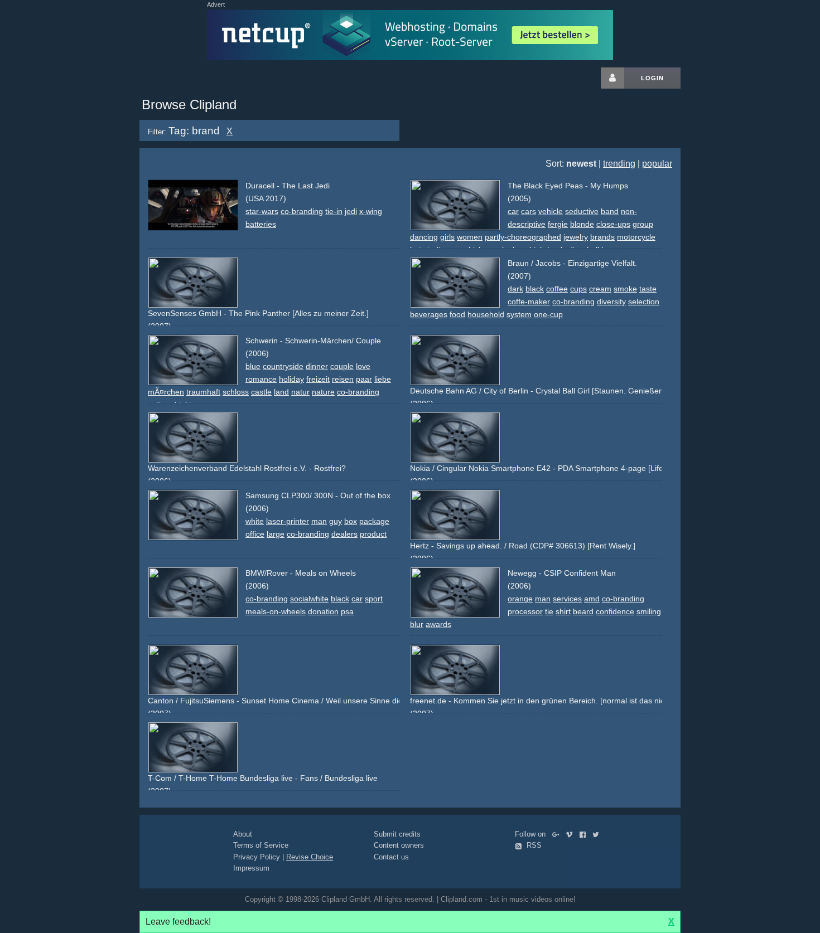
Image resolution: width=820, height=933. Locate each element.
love (363, 366)
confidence (615, 611)
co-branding (302, 211)
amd (592, 598)
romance (261, 379)
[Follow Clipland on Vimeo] (571, 834)
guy (335, 521)
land (281, 391)
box (350, 521)
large (275, 533)
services (567, 598)
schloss (236, 391)
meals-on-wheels (275, 611)
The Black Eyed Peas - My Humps (568, 185)
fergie (558, 224)
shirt (563, 611)
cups (578, 288)
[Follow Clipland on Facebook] (585, 834)
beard (583, 611)
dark (515, 288)
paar (364, 379)
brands (602, 236)
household (485, 314)
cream (600, 288)
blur (416, 624)
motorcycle (636, 236)
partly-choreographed (523, 236)
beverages (428, 314)
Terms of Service (260, 845)
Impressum (251, 868)
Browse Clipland (189, 104)
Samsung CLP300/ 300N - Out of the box (317, 495)
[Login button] (612, 78)
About (242, 834)
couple (342, 366)
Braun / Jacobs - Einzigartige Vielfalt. (572, 263)
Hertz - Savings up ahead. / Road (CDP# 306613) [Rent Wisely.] (522, 545)
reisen (343, 379)
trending (619, 163)
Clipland (198, 78)
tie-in (334, 211)
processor (525, 611)
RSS (533, 845)
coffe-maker (529, 301)
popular (657, 163)
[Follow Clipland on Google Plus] (558, 834)
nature (323, 391)
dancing (424, 236)
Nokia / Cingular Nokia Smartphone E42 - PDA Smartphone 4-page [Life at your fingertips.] (569, 468)
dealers (344, 533)
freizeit (318, 379)
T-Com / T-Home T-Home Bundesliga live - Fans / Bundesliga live (263, 778)
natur (300, 391)
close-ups (613, 224)
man (319, 521)
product (373, 533)
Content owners (399, 845)
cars (528, 211)
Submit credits (397, 834)
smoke (625, 288)
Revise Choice (309, 857)
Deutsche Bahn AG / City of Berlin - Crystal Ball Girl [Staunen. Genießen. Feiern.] (552, 390)
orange (520, 598)
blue (253, 366)
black (534, 288)
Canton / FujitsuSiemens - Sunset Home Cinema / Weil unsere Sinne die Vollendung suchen (310, 700)
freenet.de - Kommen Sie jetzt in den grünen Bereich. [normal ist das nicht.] (543, 700)
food (457, 314)
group (643, 224)
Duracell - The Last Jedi (287, 185)
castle (261, 391)
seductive (582, 211)
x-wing (370, 211)
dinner (317, 366)
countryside (283, 366)
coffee (557, 288)
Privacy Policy (256, 857)
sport (374, 598)
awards (438, 624)
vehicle (550, 211)
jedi (351, 211)
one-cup (548, 314)
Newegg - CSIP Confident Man (562, 572)
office (254, 533)
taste (648, 288)
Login (652, 78)
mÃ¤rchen (166, 391)
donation (323, 611)
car (513, 211)
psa (347, 611)
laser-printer (287, 521)
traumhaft (203, 391)
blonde (582, 224)
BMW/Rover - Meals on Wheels (300, 572)
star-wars (261, 211)
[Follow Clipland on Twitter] (598, 834)
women (470, 236)
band (610, 211)
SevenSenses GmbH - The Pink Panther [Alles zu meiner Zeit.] (258, 313)
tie (549, 611)
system (519, 314)
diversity (611, 301)
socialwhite (309, 598)
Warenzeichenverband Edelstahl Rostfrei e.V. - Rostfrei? (247, 468)
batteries (260, 224)
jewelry (575, 236)
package (374, 521)
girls (447, 236)
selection (643, 301)
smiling (648, 611)
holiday (291, 379)
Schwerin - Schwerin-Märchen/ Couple (313, 340)
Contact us (391, 857)
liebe (382, 379)
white (254, 521)
